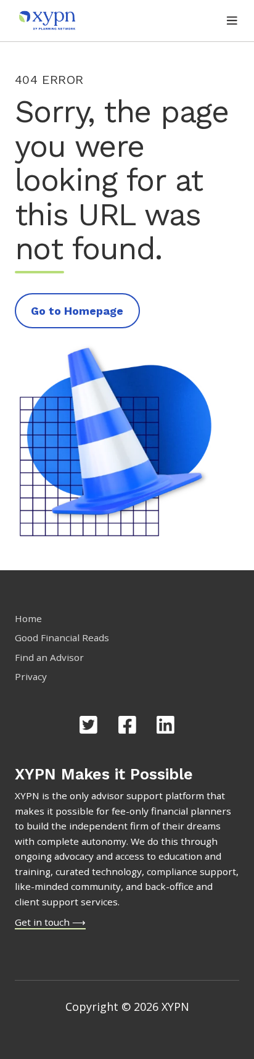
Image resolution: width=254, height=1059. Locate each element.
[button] (232, 20)
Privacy (31, 676)
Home (28, 618)
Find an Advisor (49, 657)
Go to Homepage (77, 310)
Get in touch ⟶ (50, 922)
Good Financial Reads (62, 637)
